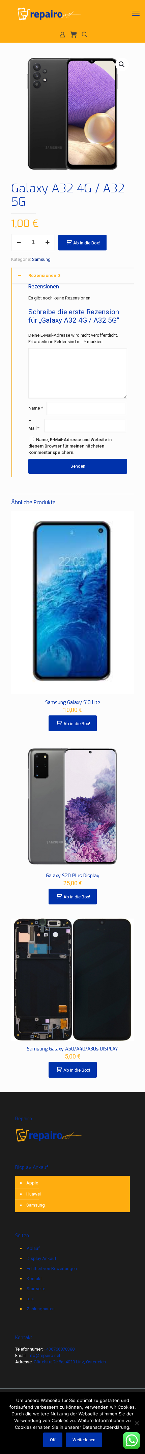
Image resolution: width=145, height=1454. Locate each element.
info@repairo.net (44, 1355)
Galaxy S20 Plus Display (72, 876)
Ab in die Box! (86, 242)
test (30, 1298)
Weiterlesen (83, 1439)
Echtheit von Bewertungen (52, 1268)
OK (53, 1439)
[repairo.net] (72, 13)
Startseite (36, 1288)
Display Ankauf (41, 1258)
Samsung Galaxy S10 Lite (72, 702)
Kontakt (34, 1278)
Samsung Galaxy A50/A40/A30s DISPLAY (72, 1049)
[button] (122, 64)
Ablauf (33, 1248)
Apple (32, 1182)
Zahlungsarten (41, 1308)
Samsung (41, 259)
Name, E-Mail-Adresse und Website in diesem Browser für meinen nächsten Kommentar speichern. (70, 446)
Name (35, 408)
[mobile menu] (136, 13)
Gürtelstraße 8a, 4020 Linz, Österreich (70, 1361)
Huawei (33, 1194)
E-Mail (33, 425)
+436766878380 (59, 1349)
